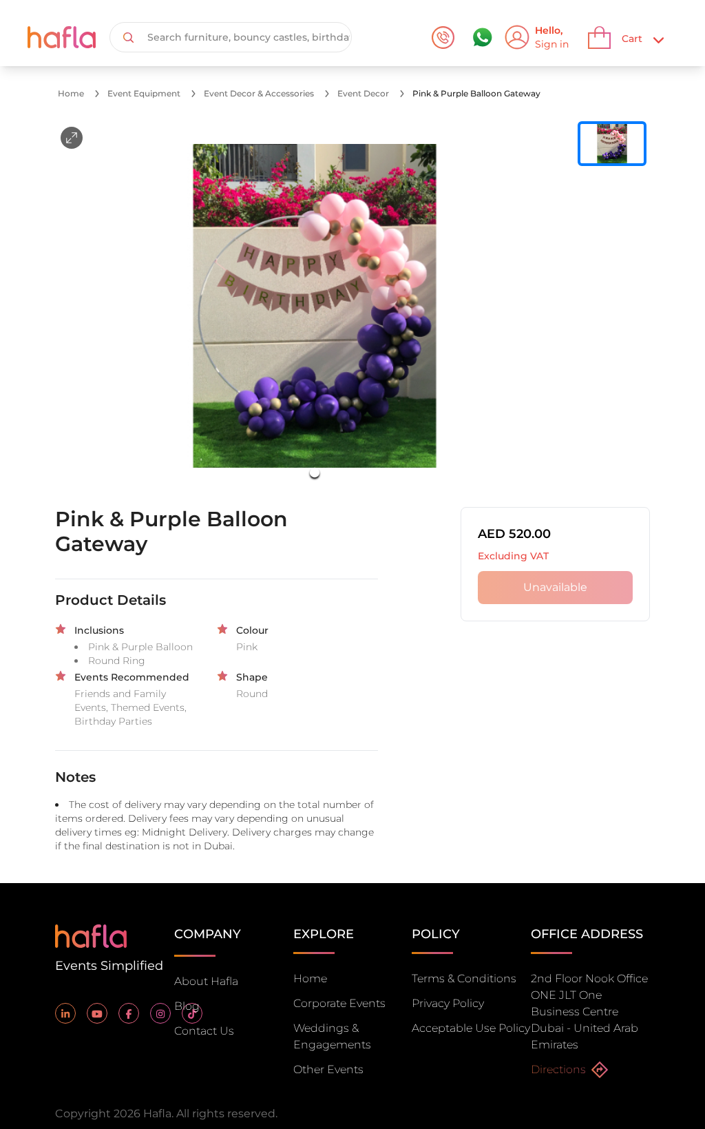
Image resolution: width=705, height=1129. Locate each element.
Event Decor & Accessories (259, 93)
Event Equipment (143, 93)
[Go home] (91, 935)
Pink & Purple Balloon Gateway (476, 93)
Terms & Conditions (464, 978)
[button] (314, 305)
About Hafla (206, 981)
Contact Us (204, 1030)
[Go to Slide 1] (314, 472)
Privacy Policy (448, 1003)
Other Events (328, 1069)
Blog (187, 1006)
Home (71, 93)
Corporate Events (339, 1003)
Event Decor (363, 93)
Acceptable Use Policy (471, 1028)
